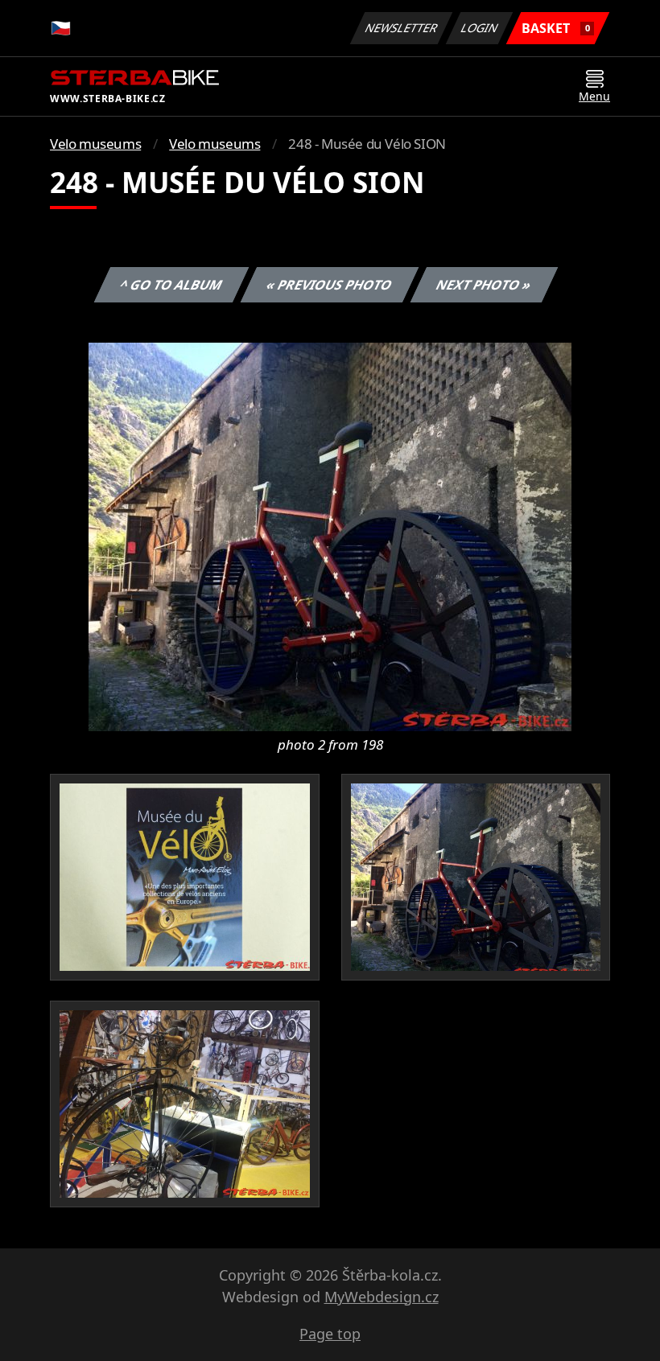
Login (479, 27)
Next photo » (484, 285)
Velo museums (95, 143)
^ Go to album (171, 285)
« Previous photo (329, 285)
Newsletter (401, 27)
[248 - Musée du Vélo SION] (330, 536)
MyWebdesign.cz (381, 1296)
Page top (330, 1333)
